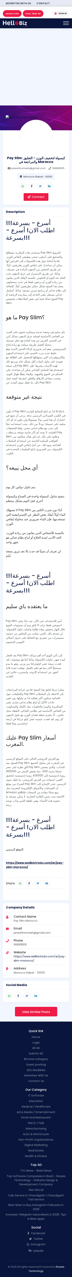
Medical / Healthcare (36, 1106)
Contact (43, 3)
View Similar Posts (36, 1012)
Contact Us (36, 1081)
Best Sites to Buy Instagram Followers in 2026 (36, 1207)
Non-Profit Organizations (36, 1140)
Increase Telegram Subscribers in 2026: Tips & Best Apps (36, 1217)
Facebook (38, 1233)
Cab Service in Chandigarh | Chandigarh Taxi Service (36, 1198)
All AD (36, 1048)
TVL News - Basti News (36, 1170)
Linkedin (38, 1251)
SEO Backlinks (36, 1070)
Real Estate (36, 1150)
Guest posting (36, 1064)
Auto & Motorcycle (36, 1134)
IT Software (36, 1095)
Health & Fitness (36, 1156)
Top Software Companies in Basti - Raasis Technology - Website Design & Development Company (36, 1180)
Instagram (38, 1244)
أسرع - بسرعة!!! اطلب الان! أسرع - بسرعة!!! (30, 230)
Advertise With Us (18, 3)
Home (36, 1037)
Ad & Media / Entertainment (36, 1112)
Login (36, 1042)
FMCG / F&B (36, 1123)
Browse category (36, 1059)
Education (36, 1101)
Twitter (38, 1239)
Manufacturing (36, 1128)
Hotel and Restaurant (36, 1117)
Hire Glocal (36, 1190)
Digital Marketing (36, 1145)
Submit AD (36, 1053)
